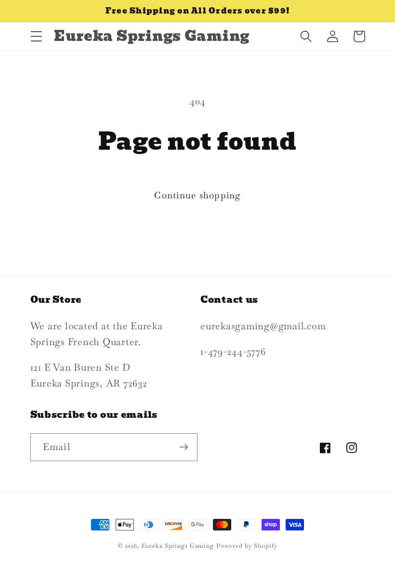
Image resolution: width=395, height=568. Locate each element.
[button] (36, 36)
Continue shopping (197, 195)
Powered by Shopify (247, 546)
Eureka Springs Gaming (178, 546)
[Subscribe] (184, 447)
